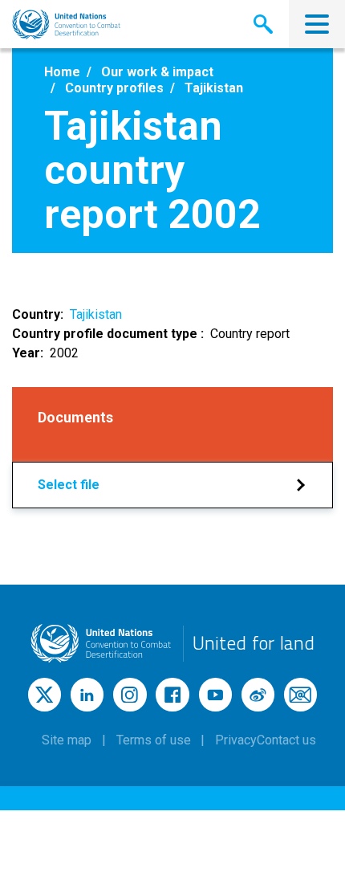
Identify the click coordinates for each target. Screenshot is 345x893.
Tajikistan (96, 314)
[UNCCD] (66, 24)
